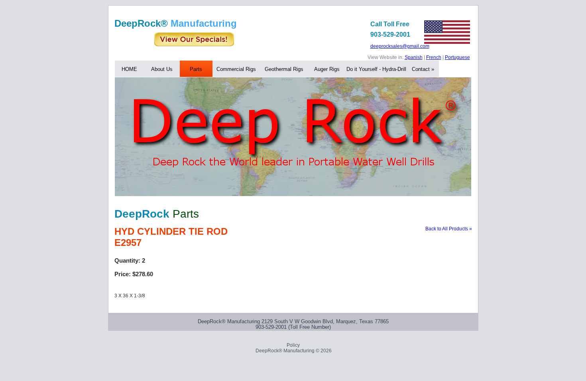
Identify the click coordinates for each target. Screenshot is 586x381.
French (433, 57)
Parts (196, 69)
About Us (162, 69)
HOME (129, 69)
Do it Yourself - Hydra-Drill (376, 69)
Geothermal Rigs (284, 69)
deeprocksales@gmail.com (399, 46)
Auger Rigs (327, 69)
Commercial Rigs (236, 69)
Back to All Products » (448, 229)
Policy (293, 345)
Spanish (414, 57)
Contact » (423, 69)
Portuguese (457, 57)
